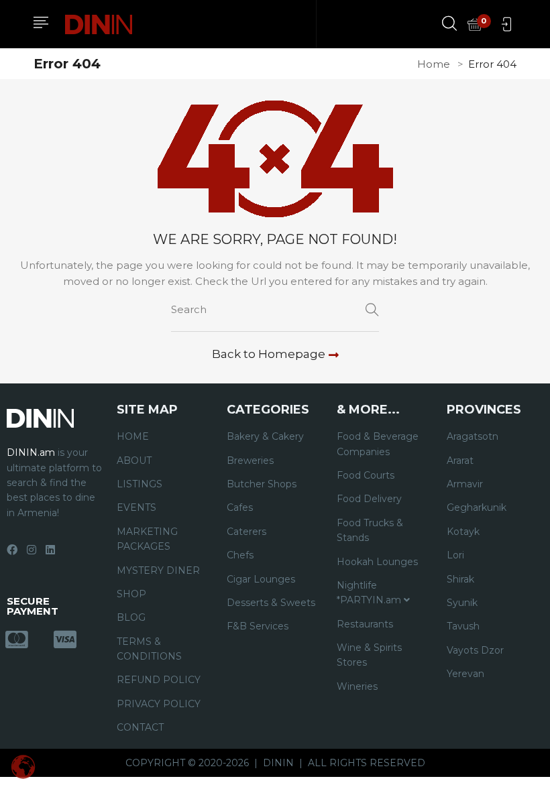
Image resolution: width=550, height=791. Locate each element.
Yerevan (465, 674)
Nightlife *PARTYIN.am (370, 592)
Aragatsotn (472, 436)
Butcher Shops (261, 484)
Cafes (240, 507)
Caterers (246, 532)
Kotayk (463, 532)
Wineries (357, 686)
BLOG (131, 617)
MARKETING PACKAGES (147, 539)
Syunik (462, 603)
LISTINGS (139, 484)
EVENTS (136, 507)
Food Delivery (369, 499)
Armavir (465, 484)
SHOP (131, 594)
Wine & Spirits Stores (369, 655)
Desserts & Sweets (271, 603)
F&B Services (257, 626)
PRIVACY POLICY (159, 704)
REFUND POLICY (159, 680)
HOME (133, 436)
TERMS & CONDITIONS (149, 648)
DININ (278, 763)
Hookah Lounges (377, 562)
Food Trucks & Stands (370, 530)
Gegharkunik (476, 507)
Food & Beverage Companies (378, 443)
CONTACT (140, 727)
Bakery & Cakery (265, 436)
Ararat (460, 460)
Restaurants (365, 624)
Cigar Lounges (261, 579)
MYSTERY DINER (158, 570)
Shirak (460, 579)
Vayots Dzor (475, 650)
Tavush (463, 626)
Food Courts (365, 475)
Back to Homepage (268, 354)
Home (433, 64)
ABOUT (134, 460)
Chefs (240, 555)
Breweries (250, 460)
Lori (455, 555)
